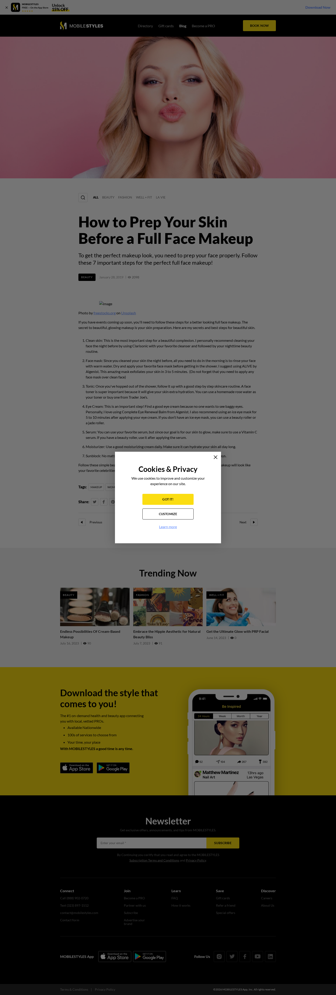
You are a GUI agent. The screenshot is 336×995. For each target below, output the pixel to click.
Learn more (168, 527)
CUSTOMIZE (168, 514)
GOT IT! (167, 499)
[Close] (215, 457)
